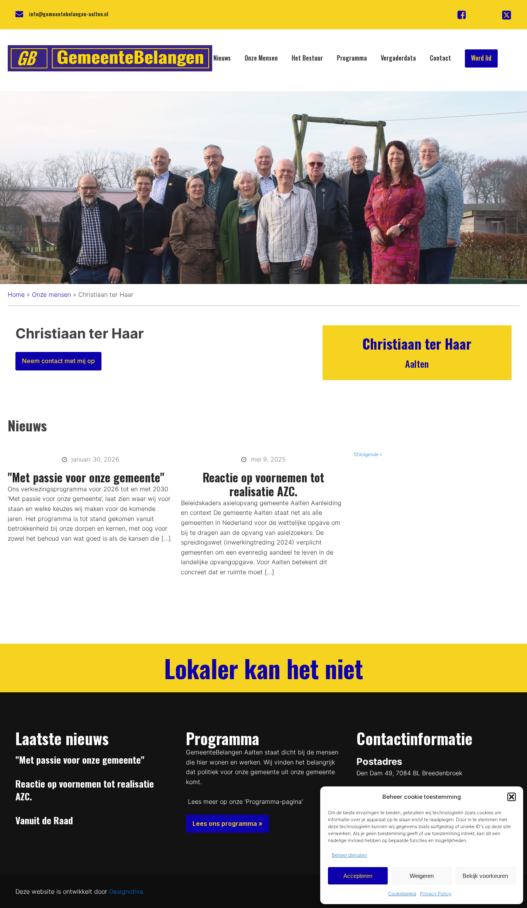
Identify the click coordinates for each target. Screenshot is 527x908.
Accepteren (357, 875)
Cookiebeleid (402, 893)
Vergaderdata (398, 58)
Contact (440, 58)
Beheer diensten (349, 855)
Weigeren (422, 875)
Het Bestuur (307, 58)
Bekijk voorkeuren (485, 875)
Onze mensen (51, 294)
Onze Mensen (261, 58)
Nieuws (222, 58)
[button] (511, 797)
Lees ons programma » (227, 823)
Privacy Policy (435, 893)
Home (16, 294)
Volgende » (370, 454)
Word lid (481, 58)
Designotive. (127, 891)
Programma (352, 58)
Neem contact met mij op (58, 361)
